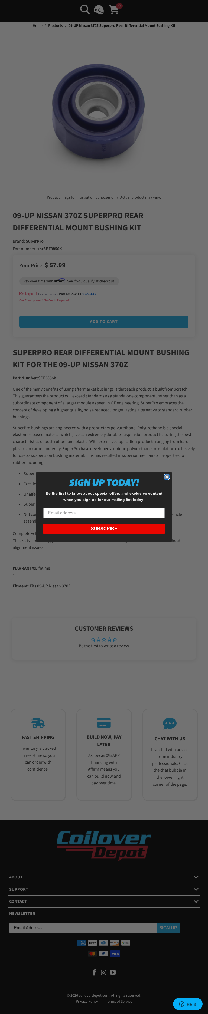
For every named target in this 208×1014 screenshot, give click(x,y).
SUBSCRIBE (104, 528)
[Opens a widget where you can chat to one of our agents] (188, 1004)
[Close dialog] (167, 477)
